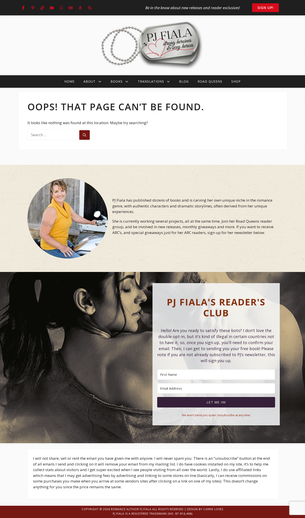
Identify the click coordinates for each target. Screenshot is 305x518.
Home (69, 81)
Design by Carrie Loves (205, 509)
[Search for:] (53, 134)
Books (117, 81)
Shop (236, 81)
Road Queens (210, 81)
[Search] (84, 135)
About (90, 81)
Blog (184, 81)
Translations (151, 81)
